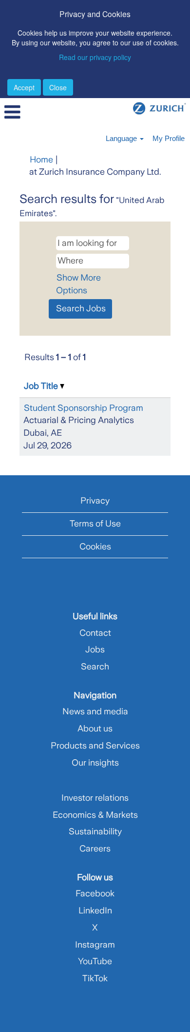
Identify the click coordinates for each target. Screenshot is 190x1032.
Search (95, 666)
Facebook (95, 893)
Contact (95, 633)
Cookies (95, 546)
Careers (95, 848)
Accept (24, 87)
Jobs (95, 649)
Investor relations (95, 798)
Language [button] (122, 138)
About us (95, 728)
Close (58, 87)
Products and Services (95, 745)
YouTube (95, 961)
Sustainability (95, 831)
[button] (31, 112)
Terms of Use (95, 523)
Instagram (95, 945)
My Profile (168, 138)
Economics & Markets (95, 815)
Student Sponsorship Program (83, 408)
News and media (95, 711)
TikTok (95, 978)
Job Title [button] (42, 386)
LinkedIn (95, 910)
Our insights (95, 763)
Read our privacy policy (95, 57)
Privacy (95, 501)
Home (41, 159)
